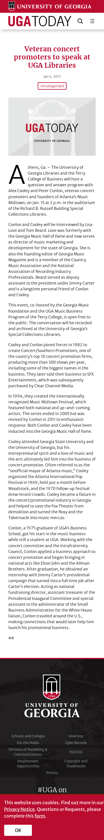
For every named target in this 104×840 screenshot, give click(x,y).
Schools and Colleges (28, 736)
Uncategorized (52, 86)
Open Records (76, 743)
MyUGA (76, 752)
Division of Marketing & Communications (28, 751)
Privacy (52, 773)
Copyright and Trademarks (75, 763)
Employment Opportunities (28, 763)
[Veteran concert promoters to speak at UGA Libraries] (52, 126)
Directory (76, 736)
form (40, 816)
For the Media (28, 743)
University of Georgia (52, 696)
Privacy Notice (19, 809)
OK (18, 830)
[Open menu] (92, 21)
